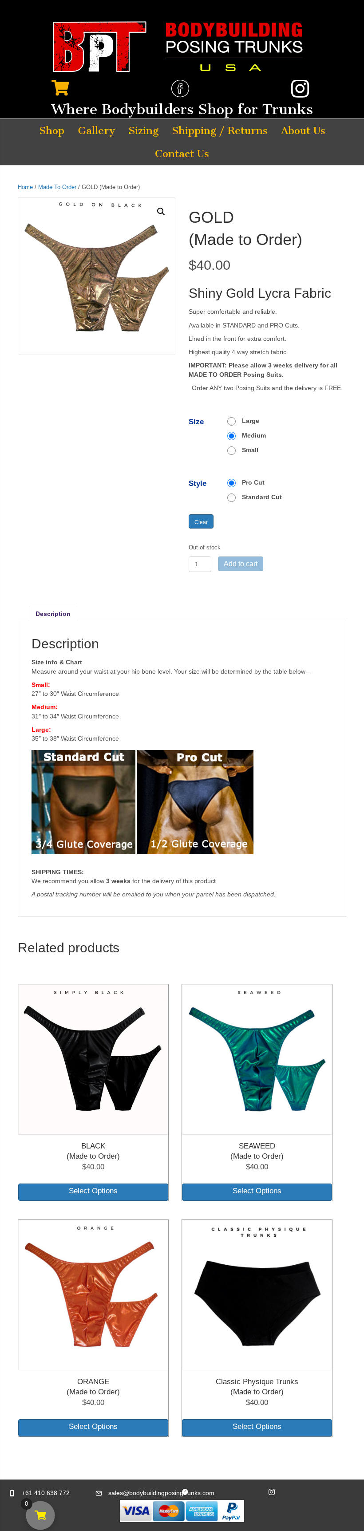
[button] (161, 212)
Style (197, 483)
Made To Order (57, 187)
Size (196, 422)
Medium (254, 435)
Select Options (93, 1191)
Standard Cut (262, 497)
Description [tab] (53, 613)
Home (25, 187)
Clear (201, 522)
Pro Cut (253, 482)
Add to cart (240, 564)
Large (250, 420)
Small (250, 450)
